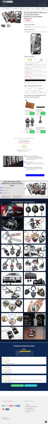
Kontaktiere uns (28, 411)
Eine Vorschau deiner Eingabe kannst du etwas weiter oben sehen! (25, 138)
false (25, 188)
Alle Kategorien (38, 8)
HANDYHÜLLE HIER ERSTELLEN (35, 175)
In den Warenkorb (24, 141)
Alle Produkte (43, 8)
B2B (32, 8)
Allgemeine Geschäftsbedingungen (31, 406)
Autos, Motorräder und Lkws (7, 8)
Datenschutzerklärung (29, 408)
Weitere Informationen (10, 363)
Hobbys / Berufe (21, 8)
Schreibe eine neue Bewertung (31, 385)
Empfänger (15, 8)
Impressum (27, 404)
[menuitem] (4, 5)
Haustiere (27, 8)
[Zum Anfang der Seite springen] (46, 422)
